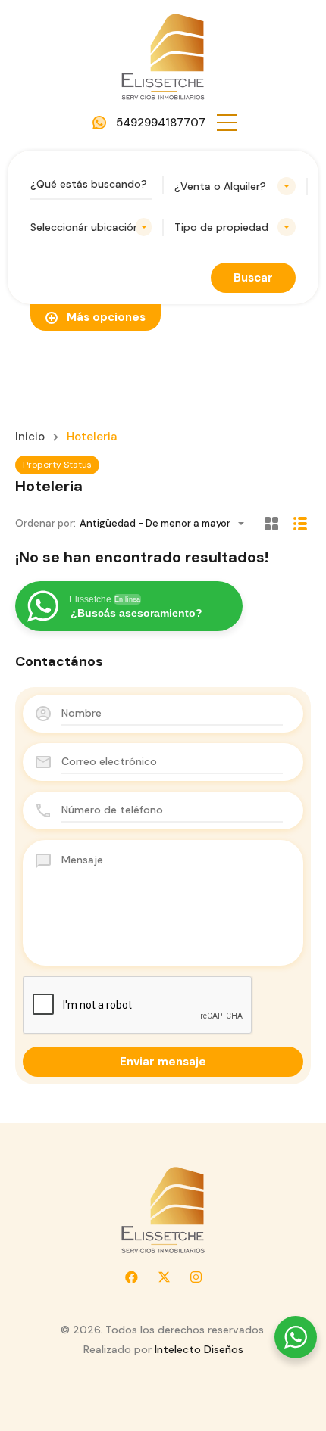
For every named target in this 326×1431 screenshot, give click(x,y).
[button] (227, 123)
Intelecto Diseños (199, 1349)
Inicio (30, 437)
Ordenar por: (45, 523)
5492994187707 (160, 122)
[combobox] (235, 186)
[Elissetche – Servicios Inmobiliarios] (163, 56)
